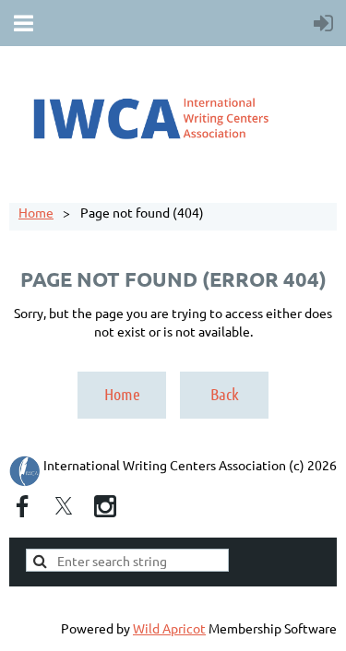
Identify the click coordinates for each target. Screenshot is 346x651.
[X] (64, 506)
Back (224, 394)
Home (36, 212)
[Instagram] (105, 506)
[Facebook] (22, 506)
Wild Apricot (169, 628)
